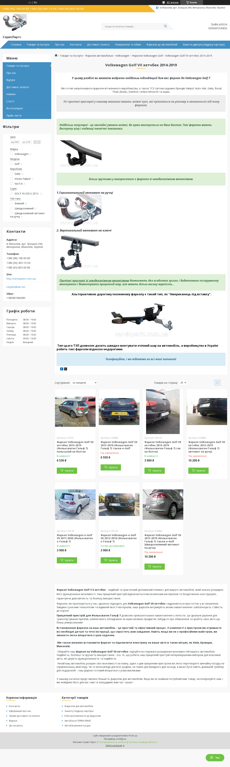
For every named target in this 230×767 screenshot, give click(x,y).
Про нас (60, 44)
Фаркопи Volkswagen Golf (147, 55)
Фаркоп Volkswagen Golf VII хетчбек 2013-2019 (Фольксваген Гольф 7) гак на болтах (162, 446)
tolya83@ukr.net (15, 287)
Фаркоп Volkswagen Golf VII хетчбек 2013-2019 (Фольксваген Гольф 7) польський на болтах (75, 446)
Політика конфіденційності (142, 742)
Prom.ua (133, 735)
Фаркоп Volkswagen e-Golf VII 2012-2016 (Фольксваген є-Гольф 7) (119, 538)
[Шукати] (165, 26)
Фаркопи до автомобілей (161, 44)
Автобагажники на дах (78, 725)
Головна (16, 44)
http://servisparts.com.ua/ (21, 278)
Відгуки (10, 80)
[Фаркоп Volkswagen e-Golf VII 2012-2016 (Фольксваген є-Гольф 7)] (119, 504)
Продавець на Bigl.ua (115, 738)
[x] (65, 369)
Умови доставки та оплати (24, 715)
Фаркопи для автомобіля (79, 706)
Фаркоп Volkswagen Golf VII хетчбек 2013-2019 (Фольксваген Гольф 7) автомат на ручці (206, 446)
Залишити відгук (217, 28)
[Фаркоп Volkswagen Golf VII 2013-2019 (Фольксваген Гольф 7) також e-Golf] (119, 411)
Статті (10, 101)
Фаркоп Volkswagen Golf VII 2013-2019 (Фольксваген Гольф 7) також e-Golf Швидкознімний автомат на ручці (162, 541)
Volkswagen (122, 55)
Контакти (76, 44)
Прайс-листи (14, 115)
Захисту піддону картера (79, 711)
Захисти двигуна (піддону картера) (204, 44)
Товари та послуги (38, 44)
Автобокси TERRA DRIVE (78, 720)
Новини (10, 94)
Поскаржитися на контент (112, 742)
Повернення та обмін (128, 44)
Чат (217, 757)
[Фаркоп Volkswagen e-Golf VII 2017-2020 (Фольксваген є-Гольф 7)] (75, 504)
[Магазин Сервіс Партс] (15, 23)
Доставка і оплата (98, 44)
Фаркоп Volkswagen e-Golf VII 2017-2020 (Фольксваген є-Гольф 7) (75, 538)
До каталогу (16, 725)
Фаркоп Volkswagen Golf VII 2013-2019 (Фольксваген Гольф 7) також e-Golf (119, 445)
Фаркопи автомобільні (99, 55)
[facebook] (61, 369)
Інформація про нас (20, 711)
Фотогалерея (14, 108)
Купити (69, 470)
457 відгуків (172, 2)
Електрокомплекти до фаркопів (83, 715)
